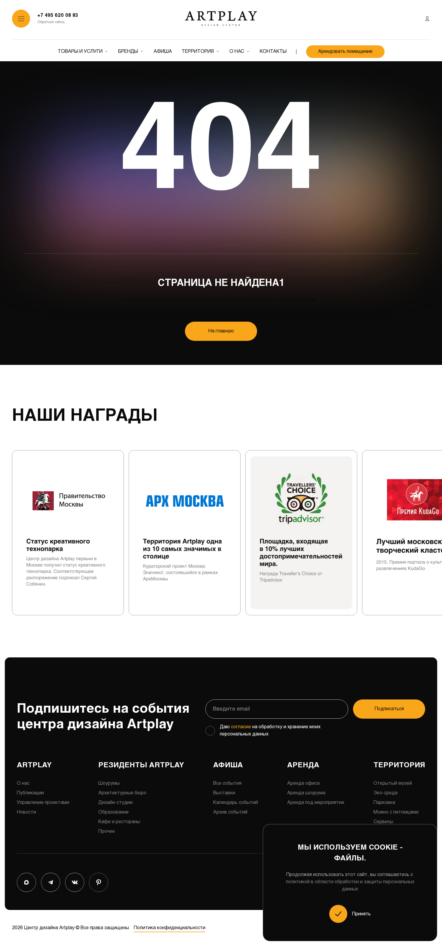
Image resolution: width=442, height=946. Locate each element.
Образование (113, 812)
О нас (236, 51)
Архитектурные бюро (122, 793)
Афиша (163, 51)
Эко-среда (385, 793)
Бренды (128, 51)
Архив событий (230, 812)
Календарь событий (235, 802)
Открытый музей (392, 783)
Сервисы (383, 822)
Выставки (224, 793)
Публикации (30, 793)
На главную (221, 331)
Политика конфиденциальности (169, 928)
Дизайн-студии (115, 802)
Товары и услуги (80, 51)
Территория (198, 51)
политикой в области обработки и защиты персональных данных (350, 885)
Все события (227, 783)
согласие (241, 727)
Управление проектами (43, 802)
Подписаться (389, 709)
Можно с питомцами (396, 812)
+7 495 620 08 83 (57, 15)
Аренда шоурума (306, 793)
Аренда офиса (303, 783)
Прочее (106, 831)
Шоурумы (109, 783)
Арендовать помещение (345, 51)
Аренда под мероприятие (315, 802)
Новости (26, 812)
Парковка (384, 802)
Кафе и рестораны (119, 822)
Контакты (273, 51)
